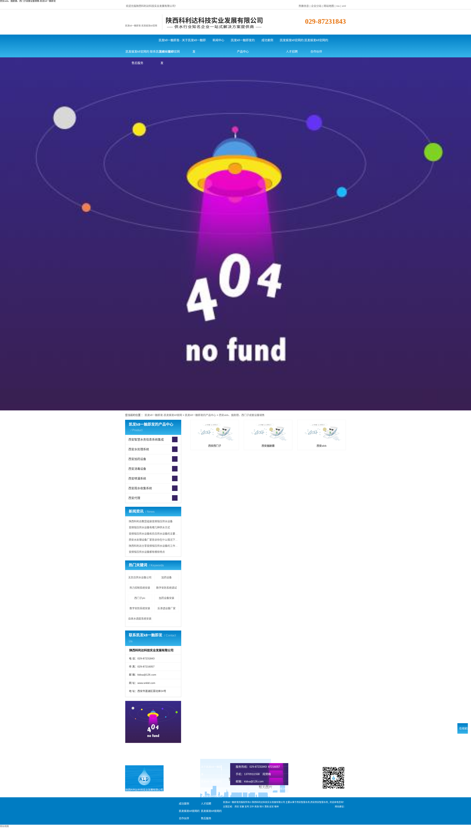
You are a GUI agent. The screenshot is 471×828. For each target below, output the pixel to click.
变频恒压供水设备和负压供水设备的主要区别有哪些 (153, 533)
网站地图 (329, 5)
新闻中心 (218, 40)
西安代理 (134, 498)
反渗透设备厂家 (166, 608)
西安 (237, 806)
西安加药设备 (137, 459)
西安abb (322, 445)
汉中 (251, 806)
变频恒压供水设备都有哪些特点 (147, 551)
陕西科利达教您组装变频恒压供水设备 (151, 521)
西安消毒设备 (137, 468)
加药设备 (166, 577)
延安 (271, 806)
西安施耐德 (268, 445)
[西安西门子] (214, 432)
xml (344, 5)
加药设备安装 (166, 597)
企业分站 (316, 5)
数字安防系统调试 (166, 587)
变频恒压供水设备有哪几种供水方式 (149, 527)
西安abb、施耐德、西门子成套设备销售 (242, 415)
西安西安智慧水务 (319, 802)
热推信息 (304, 5)
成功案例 (267, 40)
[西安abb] (321, 432)
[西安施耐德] (268, 432)
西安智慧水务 (303, 802)
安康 (242, 806)
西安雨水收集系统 (140, 488)
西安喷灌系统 (137, 478)
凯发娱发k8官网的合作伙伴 (316, 42)
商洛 (256, 806)
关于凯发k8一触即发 (194, 42)
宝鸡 (247, 806)
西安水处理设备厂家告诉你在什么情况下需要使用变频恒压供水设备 (153, 539)
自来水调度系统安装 (139, 618)
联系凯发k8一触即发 (162, 53)
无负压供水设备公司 (139, 577)
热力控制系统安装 (140, 587)
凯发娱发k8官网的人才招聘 (292, 42)
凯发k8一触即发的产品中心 (243, 42)
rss (338, 5)
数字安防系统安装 (140, 608)
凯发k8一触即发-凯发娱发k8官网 (141, 25)
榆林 (276, 806)
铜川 (261, 806)
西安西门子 (214, 445)
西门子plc (139, 597)
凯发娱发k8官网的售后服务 (137, 53)
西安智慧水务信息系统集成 (146, 439)
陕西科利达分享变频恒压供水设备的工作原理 (153, 545)
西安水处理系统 (138, 449)
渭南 (266, 806)
